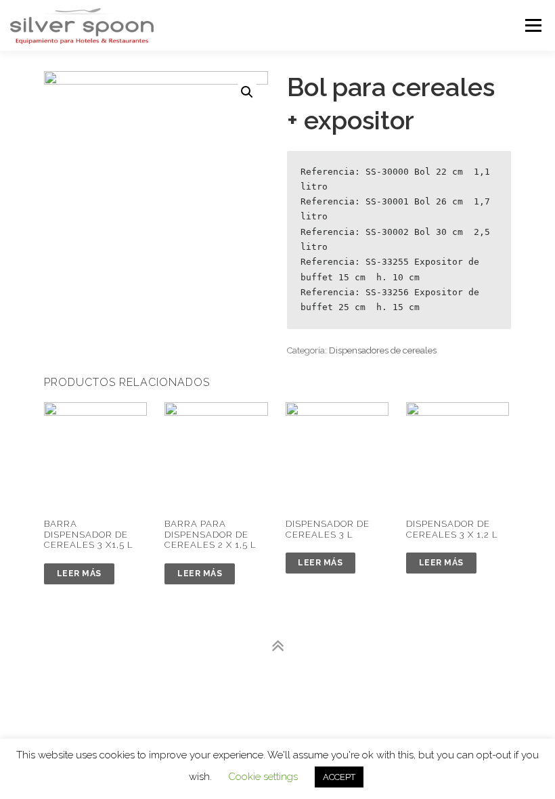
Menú (532, 25)
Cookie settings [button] (263, 777)
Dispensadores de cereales (383, 350)
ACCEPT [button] (339, 777)
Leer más (79, 573)
